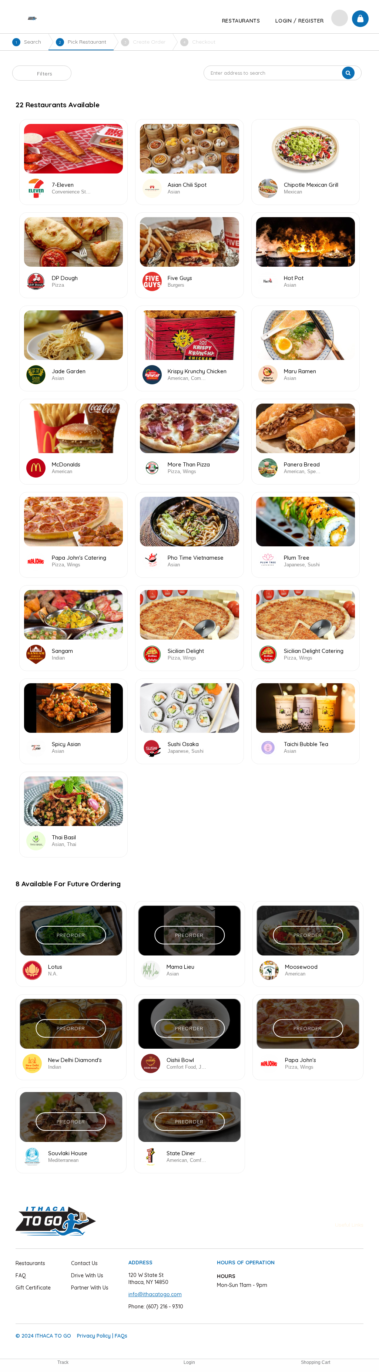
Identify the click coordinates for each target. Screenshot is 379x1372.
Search (28, 41)
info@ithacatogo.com (155, 1294)
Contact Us (84, 1263)
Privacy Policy (94, 1335)
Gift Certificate (33, 1287)
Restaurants (30, 1263)
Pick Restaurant (82, 41)
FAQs (121, 1335)
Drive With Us (87, 1275)
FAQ (21, 1275)
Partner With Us (89, 1287)
